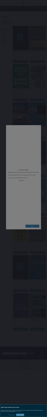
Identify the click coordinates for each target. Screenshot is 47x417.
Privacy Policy (18, 411)
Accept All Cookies (20, 414)
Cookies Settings (11, 414)
